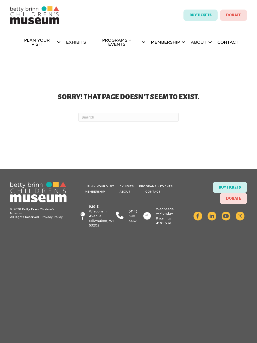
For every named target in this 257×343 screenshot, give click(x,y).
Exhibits (76, 42)
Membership (165, 42)
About (199, 42)
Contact (227, 42)
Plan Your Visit (37, 42)
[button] (58, 42)
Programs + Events (117, 42)
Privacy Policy (52, 217)
